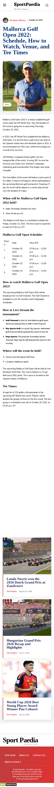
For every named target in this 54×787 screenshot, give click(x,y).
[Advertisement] (27, 449)
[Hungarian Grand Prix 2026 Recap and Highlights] (27, 617)
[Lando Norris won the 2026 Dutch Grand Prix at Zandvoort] (27, 556)
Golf (7, 104)
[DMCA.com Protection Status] (8, 785)
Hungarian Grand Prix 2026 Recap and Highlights (24, 643)
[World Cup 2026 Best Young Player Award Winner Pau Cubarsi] (27, 679)
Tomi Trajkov (12, 591)
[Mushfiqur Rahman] (6, 20)
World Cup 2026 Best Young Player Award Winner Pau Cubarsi (23, 705)
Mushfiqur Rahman (18, 20)
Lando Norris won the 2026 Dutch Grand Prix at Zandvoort (26, 582)
